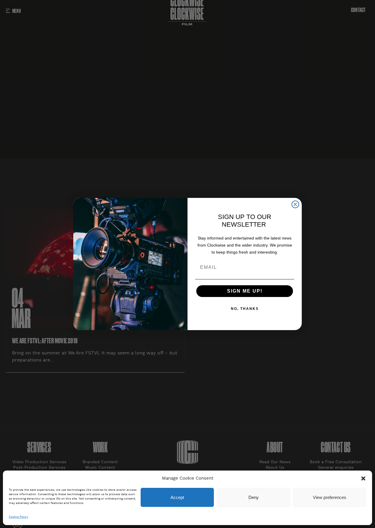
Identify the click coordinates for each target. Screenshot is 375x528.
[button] (363, 478)
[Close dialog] (295, 204)
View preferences (329, 497)
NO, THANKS (245, 309)
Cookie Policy (18, 517)
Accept (177, 497)
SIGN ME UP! (244, 290)
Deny (253, 497)
